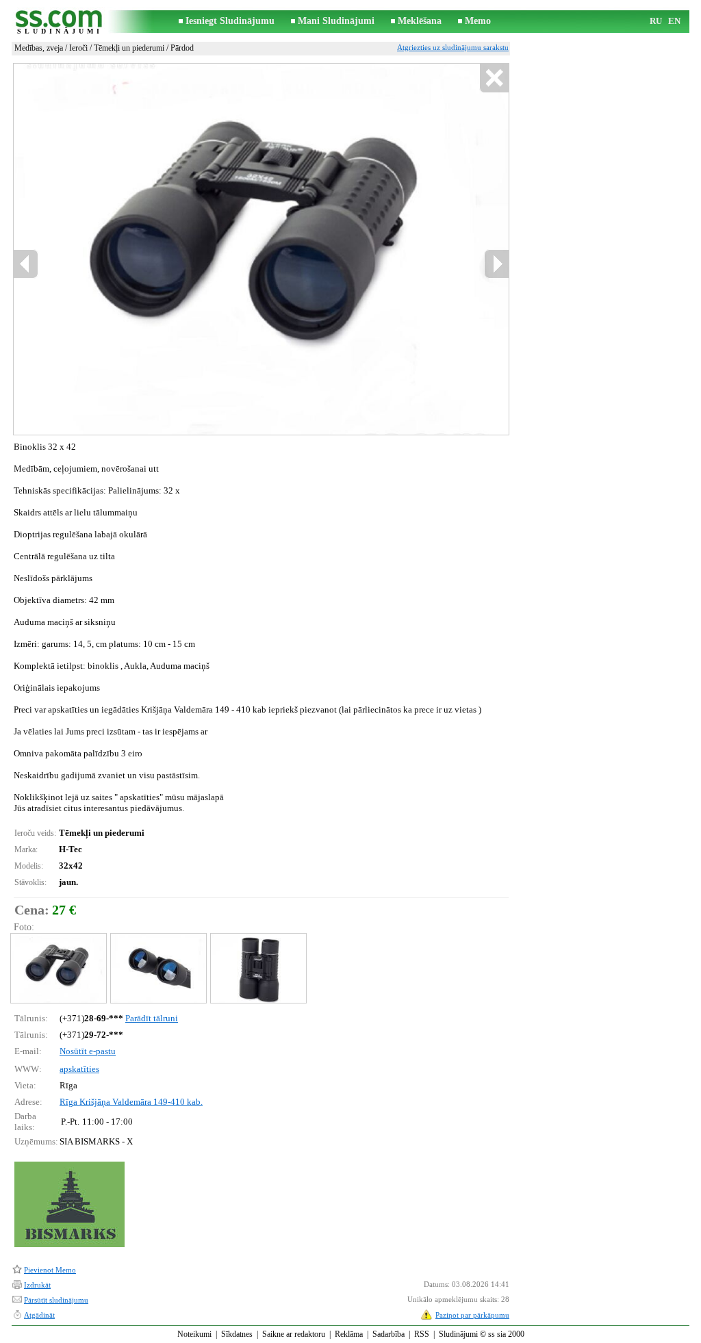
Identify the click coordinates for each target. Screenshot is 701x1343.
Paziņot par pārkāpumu (472, 1315)
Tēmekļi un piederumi (129, 48)
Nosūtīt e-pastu (88, 1051)
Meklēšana (420, 21)
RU (656, 21)
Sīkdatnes (237, 1334)
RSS (421, 1334)
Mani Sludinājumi (336, 21)
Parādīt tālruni (151, 1018)
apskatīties (79, 1069)
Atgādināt (39, 1315)
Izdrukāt (37, 1285)
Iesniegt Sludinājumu (230, 21)
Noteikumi (194, 1334)
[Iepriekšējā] (26, 264)
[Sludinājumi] (59, 21)
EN (674, 21)
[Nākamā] (496, 264)
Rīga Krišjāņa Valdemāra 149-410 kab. (131, 1102)
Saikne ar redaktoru (293, 1334)
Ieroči (78, 48)
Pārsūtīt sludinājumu (56, 1300)
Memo (478, 21)
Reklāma (349, 1334)
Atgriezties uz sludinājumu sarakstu (453, 47)
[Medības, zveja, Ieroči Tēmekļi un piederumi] (57, 968)
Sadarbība (388, 1334)
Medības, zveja (38, 48)
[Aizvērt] (494, 78)
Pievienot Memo (50, 1270)
